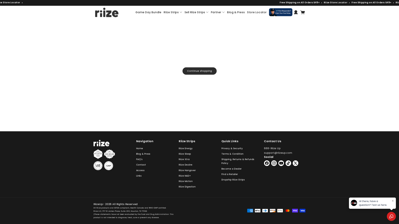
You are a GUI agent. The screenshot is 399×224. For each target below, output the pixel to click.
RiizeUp (98, 204)
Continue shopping (199, 70)
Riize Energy (185, 148)
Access (140, 170)
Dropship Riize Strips (233, 179)
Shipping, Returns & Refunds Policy (237, 161)
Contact (141, 164)
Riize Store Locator (332, 2)
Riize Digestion (187, 186)
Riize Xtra (184, 159)
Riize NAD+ (185, 175)
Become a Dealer (231, 168)
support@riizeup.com (278, 153)
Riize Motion (186, 181)
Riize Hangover (187, 170)
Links (139, 175)
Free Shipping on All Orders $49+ (296, 2)
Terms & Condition (232, 153)
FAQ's (139, 159)
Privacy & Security (232, 148)
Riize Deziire (185, 164)
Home (139, 148)
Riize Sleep (185, 153)
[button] (302, 12)
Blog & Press (143, 153)
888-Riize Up (272, 148)
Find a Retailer (229, 174)
